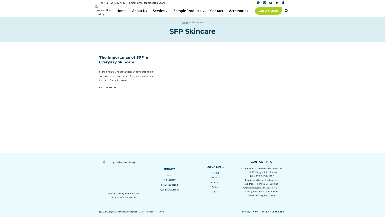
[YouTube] (270, 2)
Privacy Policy (250, 211)
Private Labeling (169, 184)
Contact (216, 11)
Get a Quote (268, 11)
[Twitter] (277, 2)
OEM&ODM (169, 179)
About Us (139, 11)
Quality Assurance (169, 189)
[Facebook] (258, 2)
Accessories (238, 11)
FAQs (216, 191)
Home (121, 11)
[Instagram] (264, 2)
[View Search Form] (286, 11)
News (169, 175)
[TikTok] (283, 2)
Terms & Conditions (273, 211)
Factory (215, 187)
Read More (107, 87)
